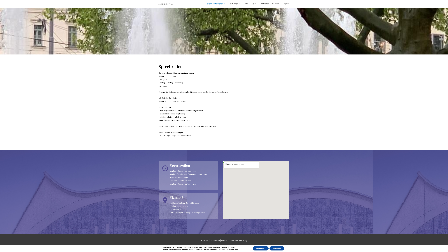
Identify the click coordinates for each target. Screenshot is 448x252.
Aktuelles (265, 4)
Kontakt (224, 240)
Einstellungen (174, 249)
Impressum (215, 240)
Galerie (255, 4)
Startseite (205, 240)
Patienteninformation (214, 4)
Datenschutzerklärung (238, 240)
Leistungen (233, 4)
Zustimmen (260, 248)
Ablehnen (277, 248)
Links (246, 4)
